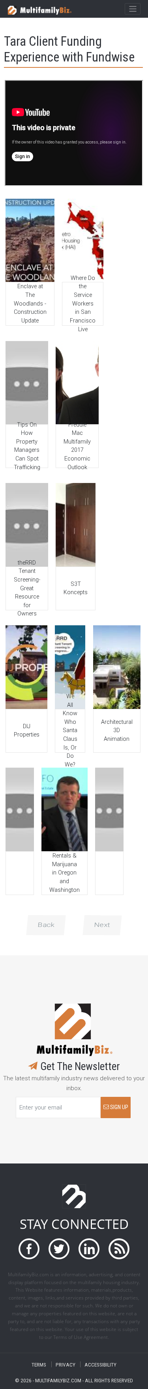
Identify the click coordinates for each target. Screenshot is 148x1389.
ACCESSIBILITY (100, 1364)
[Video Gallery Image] (30, 240)
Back (45, 924)
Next (102, 924)
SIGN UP (118, 1107)
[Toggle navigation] (132, 9)
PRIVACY (65, 1364)
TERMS (39, 1364)
